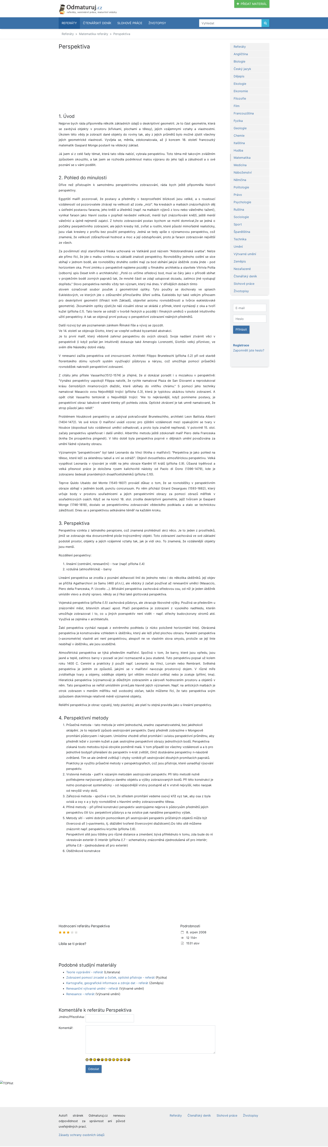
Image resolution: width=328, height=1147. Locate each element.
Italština (239, 143)
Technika (240, 239)
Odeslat (93, 1069)
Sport (238, 224)
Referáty (69, 23)
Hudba (238, 150)
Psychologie (242, 202)
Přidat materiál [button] (254, 4)
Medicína (240, 165)
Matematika (242, 157)
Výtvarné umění (245, 254)
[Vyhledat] (265, 23)
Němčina (240, 180)
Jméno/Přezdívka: (71, 1017)
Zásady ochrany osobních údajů (81, 1135)
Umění (238, 246)
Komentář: (66, 1028)
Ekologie (240, 84)
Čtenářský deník (97, 23)
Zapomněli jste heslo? (248, 350)
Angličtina (241, 54)
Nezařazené (242, 269)
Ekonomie (241, 91)
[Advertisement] (90, 78)
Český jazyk (242, 69)
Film (237, 106)
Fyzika (238, 121)
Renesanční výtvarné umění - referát (92, 988)
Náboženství (243, 172)
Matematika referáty (93, 34)
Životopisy (157, 23)
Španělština (242, 232)
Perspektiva (121, 34)
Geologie (240, 128)
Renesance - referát (80, 994)
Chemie (239, 135)
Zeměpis (240, 261)
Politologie (241, 187)
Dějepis (239, 76)
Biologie (239, 61)
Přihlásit (241, 329)
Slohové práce (129, 23)
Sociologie (241, 217)
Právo (238, 195)
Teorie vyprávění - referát (84, 972)
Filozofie (240, 98)
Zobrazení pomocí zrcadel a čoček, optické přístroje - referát (110, 977)
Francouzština (244, 113)
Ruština (239, 209)
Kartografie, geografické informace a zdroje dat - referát (107, 983)
